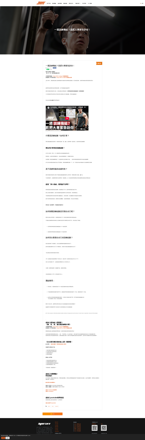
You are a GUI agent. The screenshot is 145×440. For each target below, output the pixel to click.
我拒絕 (7, 437)
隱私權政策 (57, 431)
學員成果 (56, 428)
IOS (102, 423)
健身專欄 (60, 3)
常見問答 (84, 3)
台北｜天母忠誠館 (77, 431)
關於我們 (77, 3)
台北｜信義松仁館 (77, 423)
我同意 (3, 437)
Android (94, 423)
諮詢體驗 (54, 3)
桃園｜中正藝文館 (77, 428)
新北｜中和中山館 (77, 427)
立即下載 (49, 3)
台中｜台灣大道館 (77, 429)
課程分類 (71, 3)
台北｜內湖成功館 (77, 426)
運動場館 (65, 3)
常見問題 (56, 429)
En (142, 3)
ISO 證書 (90, 3)
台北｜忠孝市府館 (77, 425)
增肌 (53, 406)
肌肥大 (49, 406)
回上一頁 (52, 414)
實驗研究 (56, 406)
